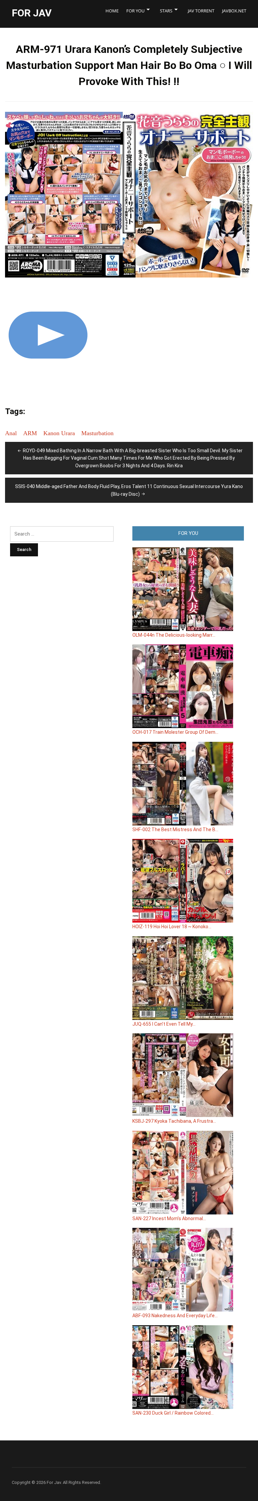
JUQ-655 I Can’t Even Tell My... (164, 1024)
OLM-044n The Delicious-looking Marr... (173, 635)
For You (135, 11)
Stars (166, 11)
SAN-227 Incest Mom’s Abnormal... (169, 1218)
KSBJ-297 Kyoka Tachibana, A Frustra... (174, 1121)
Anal (11, 433)
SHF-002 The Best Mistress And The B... (175, 829)
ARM (30, 433)
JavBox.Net (234, 11)
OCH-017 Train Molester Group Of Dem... (175, 732)
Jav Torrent (201, 11)
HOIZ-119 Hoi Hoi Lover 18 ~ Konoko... (171, 926)
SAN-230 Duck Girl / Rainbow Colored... (173, 1413)
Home (112, 11)
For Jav (32, 13)
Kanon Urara (59, 433)
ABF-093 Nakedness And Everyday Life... (175, 1315)
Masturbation (97, 433)
